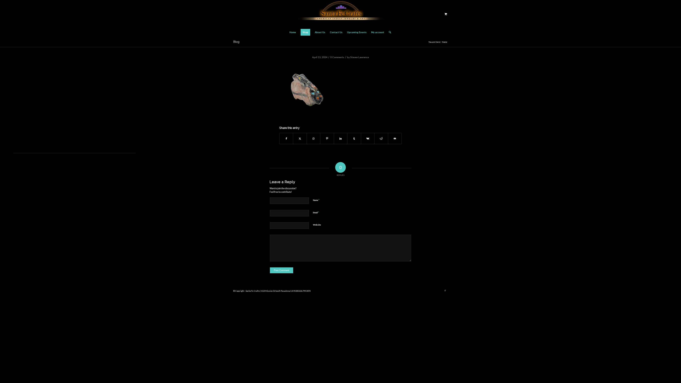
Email (316, 212)
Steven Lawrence (359, 57)
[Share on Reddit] (381, 138)
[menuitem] (292, 32)
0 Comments (337, 57)
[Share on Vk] (367, 138)
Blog (236, 41)
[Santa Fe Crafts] (340, 14)
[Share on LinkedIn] (340, 138)
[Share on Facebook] (286, 138)
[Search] (388, 32)
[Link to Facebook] (445, 290)
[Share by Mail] (395, 138)
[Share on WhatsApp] (313, 138)
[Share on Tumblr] (354, 138)
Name (316, 200)
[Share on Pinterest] (327, 138)
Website (317, 225)
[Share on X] (299, 138)
